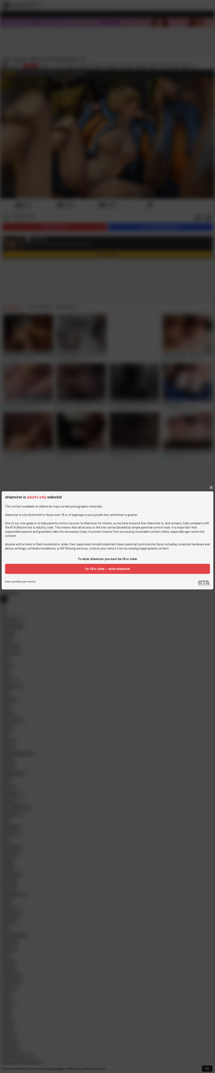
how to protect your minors (20, 581)
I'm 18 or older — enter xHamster (107, 569)
